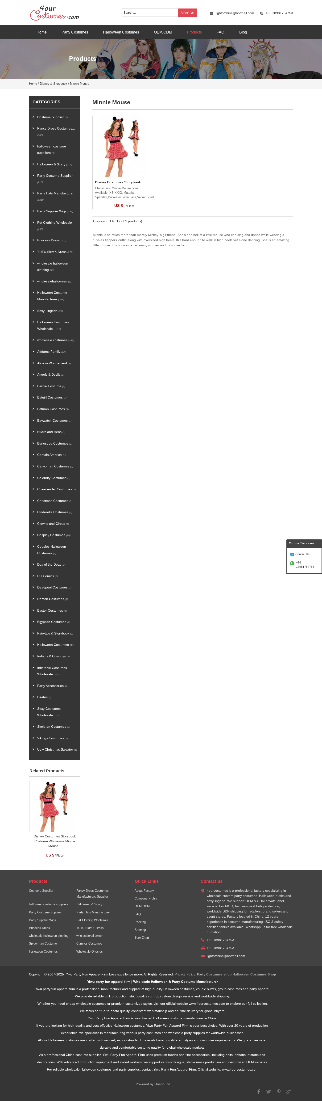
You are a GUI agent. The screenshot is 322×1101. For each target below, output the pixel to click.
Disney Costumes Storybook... (119, 182)
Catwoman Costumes (55, 466)
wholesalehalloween (54, 281)
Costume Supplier (52, 117)
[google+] (288, 1094)
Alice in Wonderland (54, 363)
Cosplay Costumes (53, 535)
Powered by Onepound (153, 1084)
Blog (243, 32)
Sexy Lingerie (50, 311)
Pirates (44, 697)
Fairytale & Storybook (55, 633)
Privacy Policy (185, 974)
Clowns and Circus (53, 523)
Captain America (51, 455)
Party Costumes (75, 32)
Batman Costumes (53, 409)
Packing (140, 922)
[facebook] (259, 1094)
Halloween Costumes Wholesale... (53, 325)
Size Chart (142, 937)
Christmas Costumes (54, 501)
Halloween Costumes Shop (254, 974)
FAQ (220, 32)
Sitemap (140, 930)
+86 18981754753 (305, 564)
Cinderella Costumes (54, 512)
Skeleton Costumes (53, 726)
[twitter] (269, 1094)
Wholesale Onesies (89, 951)
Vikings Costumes (52, 738)
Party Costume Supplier (55, 179)
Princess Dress (51, 240)
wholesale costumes (55, 340)
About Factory (144, 890)
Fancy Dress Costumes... (56, 131)
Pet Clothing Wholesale (54, 226)
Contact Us (302, 554)
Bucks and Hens (51, 432)
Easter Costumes (52, 610)
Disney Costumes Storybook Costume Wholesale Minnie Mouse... (55, 841)
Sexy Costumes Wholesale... (49, 712)
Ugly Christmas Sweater (57, 749)
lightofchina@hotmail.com (235, 13)
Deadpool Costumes (54, 587)
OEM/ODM (163, 32)
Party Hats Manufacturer (55, 196)
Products (194, 32)
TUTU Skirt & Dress (55, 252)
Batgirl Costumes (51, 397)
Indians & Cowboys (53, 656)
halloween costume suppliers (51, 150)
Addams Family (51, 351)
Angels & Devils (50, 374)
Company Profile (146, 898)
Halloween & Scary (54, 164)
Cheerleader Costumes (56, 489)
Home (42, 32)
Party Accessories (52, 686)
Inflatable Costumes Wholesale (52, 671)
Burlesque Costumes (54, 443)
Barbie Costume (51, 386)
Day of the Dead (51, 564)
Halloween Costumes (121, 32)
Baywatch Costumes (54, 420)
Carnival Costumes (89, 943)
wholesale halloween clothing (52, 267)
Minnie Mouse (79, 83)
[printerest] (279, 1094)
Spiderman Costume (43, 943)
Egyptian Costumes (53, 622)
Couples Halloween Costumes (51, 550)
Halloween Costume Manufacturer (52, 296)
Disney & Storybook (53, 83)
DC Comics (47, 576)
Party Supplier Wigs (55, 211)
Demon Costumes (52, 599)
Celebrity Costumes (53, 478)
